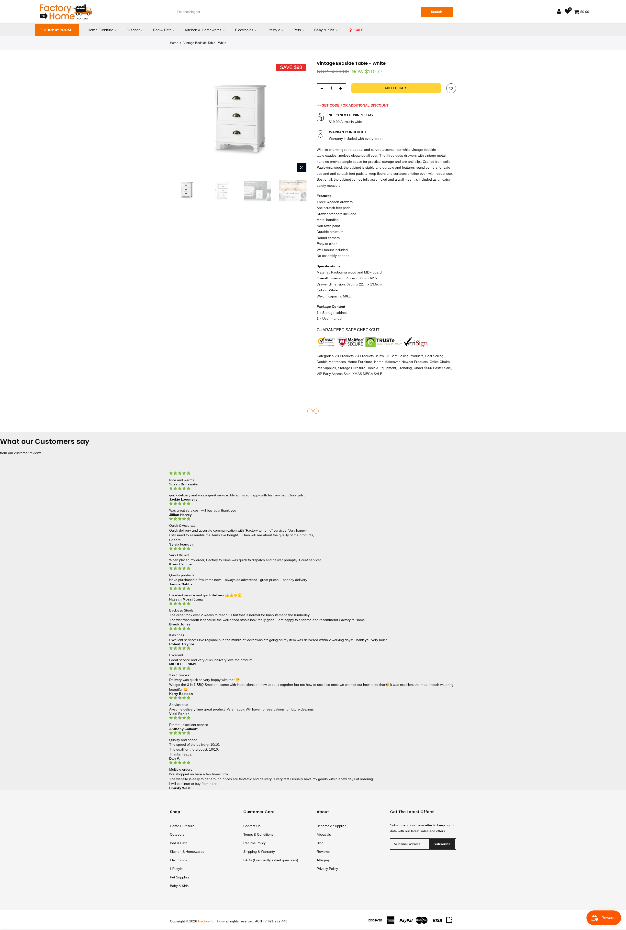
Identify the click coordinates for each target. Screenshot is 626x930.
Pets (297, 30)
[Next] (300, 117)
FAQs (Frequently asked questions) (270, 860)
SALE (359, 30)
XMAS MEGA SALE (367, 374)
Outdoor (133, 30)
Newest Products (415, 362)
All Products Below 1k (372, 356)
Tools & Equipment (381, 368)
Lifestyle (273, 30)
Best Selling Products (407, 356)
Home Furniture (100, 30)
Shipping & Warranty (259, 851)
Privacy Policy (327, 869)
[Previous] (178, 117)
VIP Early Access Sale (333, 374)
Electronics (244, 30)
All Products (344, 356)
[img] (313, 473)
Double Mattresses (331, 362)
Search (436, 12)
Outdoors (177, 834)
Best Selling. (434, 356)
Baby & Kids (324, 30)
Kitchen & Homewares (203, 30)
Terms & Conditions (258, 834)
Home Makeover (387, 362)
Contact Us (251, 826)
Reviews (323, 851)
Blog (320, 843)
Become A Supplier (331, 826)
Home (174, 43)
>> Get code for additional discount (353, 105)
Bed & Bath (162, 30)
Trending (405, 368)
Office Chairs (440, 362)
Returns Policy (254, 843)
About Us (324, 834)
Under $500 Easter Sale (432, 368)
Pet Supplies (326, 368)
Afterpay (323, 860)
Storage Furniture (351, 368)
